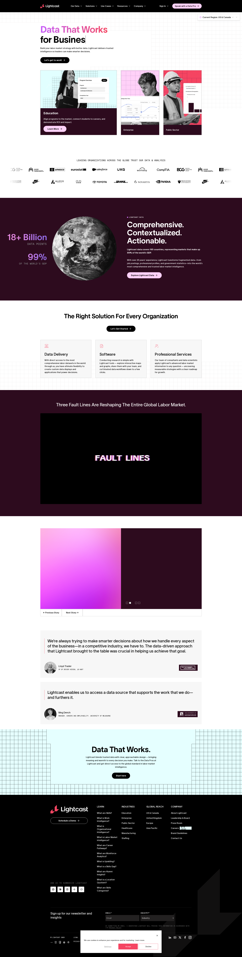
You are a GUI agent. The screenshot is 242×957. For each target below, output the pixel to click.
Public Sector (128, 823)
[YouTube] (174, 937)
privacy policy (115, 928)
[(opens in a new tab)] (51, 942)
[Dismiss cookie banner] (157, 935)
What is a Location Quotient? (106, 881)
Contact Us (176, 838)
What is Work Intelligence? (103, 819)
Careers (175, 828)
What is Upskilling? (106, 861)
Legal (75, 937)
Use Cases (106, 6)
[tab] (127, 603)
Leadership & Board (180, 818)
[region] (121, 572)
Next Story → (72, 612)
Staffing (125, 838)
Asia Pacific (151, 828)
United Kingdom (154, 818)
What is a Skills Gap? (106, 866)
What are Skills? (104, 813)
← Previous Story (51, 612)
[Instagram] (190, 937)
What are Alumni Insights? (105, 873)
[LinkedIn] (169, 937)
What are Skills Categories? (104, 889)
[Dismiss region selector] (236, 17)
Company (138, 6)
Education (126, 813)
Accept (128, 947)
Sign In (162, 6)
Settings (107, 947)
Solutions (90, 6)
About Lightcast (179, 813)
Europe (149, 823)
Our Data (75, 6)
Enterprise (127, 818)
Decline (148, 947)
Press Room (176, 823)
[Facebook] (185, 937)
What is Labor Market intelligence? (107, 838)
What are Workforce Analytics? (106, 855)
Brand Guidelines (179, 833)
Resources (122, 6)
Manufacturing (129, 833)
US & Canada (152, 813)
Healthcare (127, 828)
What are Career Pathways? (105, 846)
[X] (180, 937)
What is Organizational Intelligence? (104, 829)
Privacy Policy (80, 941)
